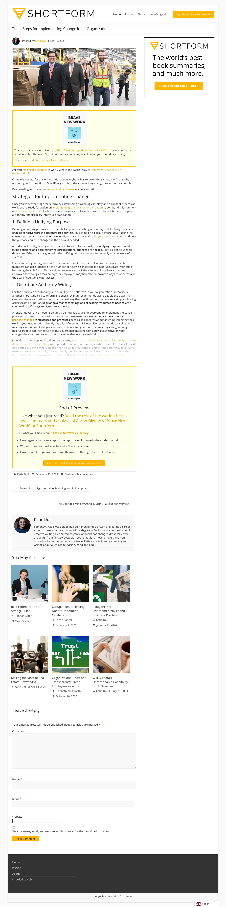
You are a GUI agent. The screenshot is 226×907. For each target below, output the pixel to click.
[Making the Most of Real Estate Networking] (29, 637)
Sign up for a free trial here (51, 160)
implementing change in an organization (77, 207)
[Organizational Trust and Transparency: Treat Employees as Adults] (70, 637)
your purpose (106, 236)
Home (117, 14)
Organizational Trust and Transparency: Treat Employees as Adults (69, 682)
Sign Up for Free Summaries (193, 14)
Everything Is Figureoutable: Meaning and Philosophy (51, 488)
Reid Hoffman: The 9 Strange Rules (25, 609)
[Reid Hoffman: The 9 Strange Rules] (29, 566)
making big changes (35, 170)
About (141, 14)
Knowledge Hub (159, 14)
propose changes (23, 320)
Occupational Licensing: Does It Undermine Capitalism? (68, 611)
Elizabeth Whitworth (68, 691)
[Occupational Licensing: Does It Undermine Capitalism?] (70, 566)
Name (17, 779)
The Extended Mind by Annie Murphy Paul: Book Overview (94, 504)
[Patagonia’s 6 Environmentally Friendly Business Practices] (111, 566)
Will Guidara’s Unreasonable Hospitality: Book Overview (111, 682)
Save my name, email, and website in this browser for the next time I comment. (61, 831)
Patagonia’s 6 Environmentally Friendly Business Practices (110, 611)
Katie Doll (41, 41)
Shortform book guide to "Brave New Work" (84, 150)
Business (70, 474)
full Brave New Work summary (69, 433)
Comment (19, 731)
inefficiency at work (30, 211)
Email (16, 798)
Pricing (129, 14)
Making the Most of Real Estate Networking (28, 680)
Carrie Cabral (63, 620)
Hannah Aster (23, 616)
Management (85, 474)
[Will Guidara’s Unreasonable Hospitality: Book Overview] (111, 637)
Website (17, 816)
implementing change (60, 189)
